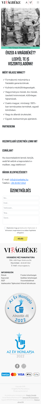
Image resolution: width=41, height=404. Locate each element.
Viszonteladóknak (27, 280)
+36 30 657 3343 (18, 182)
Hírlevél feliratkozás (28, 283)
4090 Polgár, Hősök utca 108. (22, 260)
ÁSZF (3, 280)
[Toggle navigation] (38, 2)
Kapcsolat (5, 278)
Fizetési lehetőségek (28, 275)
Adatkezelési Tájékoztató (27, 228)
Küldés (20, 239)
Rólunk (3, 275)
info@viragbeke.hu (19, 179)
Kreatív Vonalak (31, 395)
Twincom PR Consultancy (30, 397)
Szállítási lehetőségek (28, 278)
